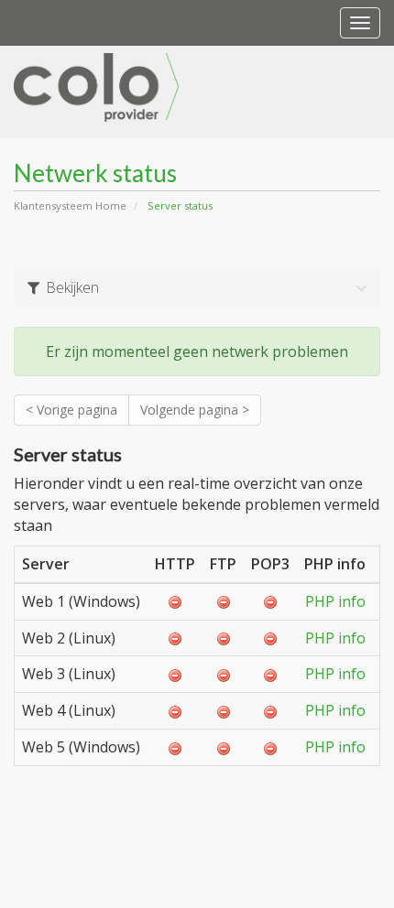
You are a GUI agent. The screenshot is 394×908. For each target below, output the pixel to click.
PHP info (335, 601)
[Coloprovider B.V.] (96, 84)
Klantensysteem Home (70, 205)
